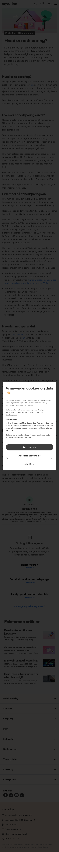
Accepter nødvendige (30, 455)
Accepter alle (29, 447)
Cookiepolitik (39, 412)
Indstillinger (29, 464)
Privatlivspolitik (11, 415)
